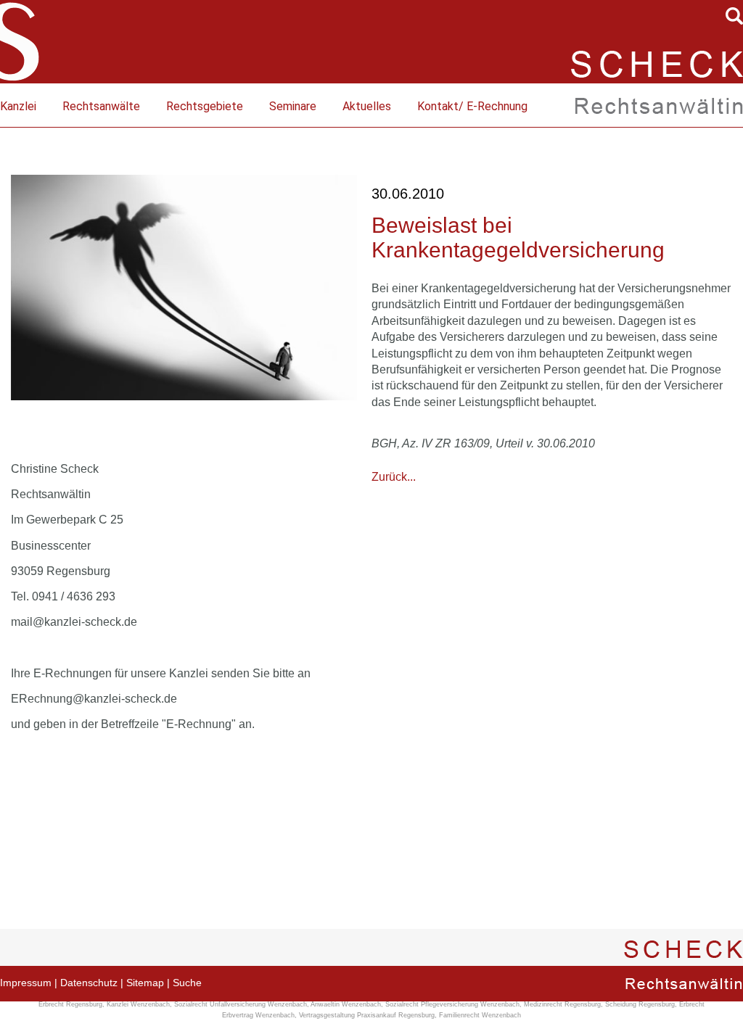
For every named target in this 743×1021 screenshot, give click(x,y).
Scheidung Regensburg (640, 1004)
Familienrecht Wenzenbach (480, 1015)
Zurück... (394, 477)
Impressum (26, 982)
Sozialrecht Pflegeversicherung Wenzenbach (452, 1004)
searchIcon (734, 16)
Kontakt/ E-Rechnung (472, 106)
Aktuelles (366, 106)
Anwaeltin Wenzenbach (346, 1004)
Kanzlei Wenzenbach (138, 1004)
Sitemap (145, 982)
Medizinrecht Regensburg (562, 1004)
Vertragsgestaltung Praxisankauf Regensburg (367, 1015)
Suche (187, 982)
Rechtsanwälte (101, 106)
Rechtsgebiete (204, 106)
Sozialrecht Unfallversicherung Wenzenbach (240, 1004)
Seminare (292, 106)
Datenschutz (89, 982)
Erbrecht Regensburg (70, 1004)
